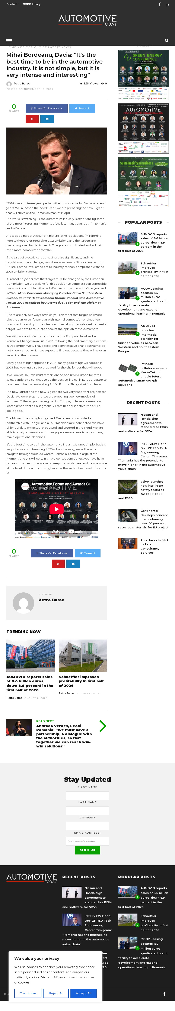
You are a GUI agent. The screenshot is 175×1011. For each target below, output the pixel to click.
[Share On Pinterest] (32, 119)
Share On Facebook (48, 108)
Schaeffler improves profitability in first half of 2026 (81, 681)
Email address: (87, 832)
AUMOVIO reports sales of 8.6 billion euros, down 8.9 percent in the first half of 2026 (29, 683)
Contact (12, 4)
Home (11, 47)
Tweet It (84, 108)
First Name (87, 787)
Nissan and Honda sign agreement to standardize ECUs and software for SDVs (143, 423)
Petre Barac (22, 83)
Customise (28, 993)
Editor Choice (33, 47)
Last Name (88, 802)
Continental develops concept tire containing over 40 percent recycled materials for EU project (143, 519)
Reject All (56, 993)
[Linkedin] (167, 4)
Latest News (59, 47)
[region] (55, 976)
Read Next (45, 721)
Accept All (83, 993)
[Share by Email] (47, 119)
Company (87, 817)
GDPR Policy (31, 4)
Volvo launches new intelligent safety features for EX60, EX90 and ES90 (141, 490)
